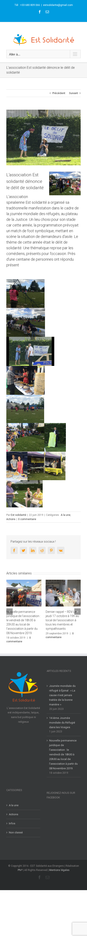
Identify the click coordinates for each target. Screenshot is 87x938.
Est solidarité (18, 514)
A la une (65, 514)
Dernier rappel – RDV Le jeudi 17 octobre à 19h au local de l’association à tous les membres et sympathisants (24, 620)
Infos (12, 819)
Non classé (16, 828)
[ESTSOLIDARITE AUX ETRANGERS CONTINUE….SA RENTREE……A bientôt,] (64, 593)
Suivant (73, 93)
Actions (10, 519)
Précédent (58, 93)
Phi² (20, 866)
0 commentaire (27, 519)
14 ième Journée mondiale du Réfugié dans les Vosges (62, 718)
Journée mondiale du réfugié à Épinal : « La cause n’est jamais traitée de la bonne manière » (62, 691)
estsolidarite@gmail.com (58, 5)
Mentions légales (59, 866)
